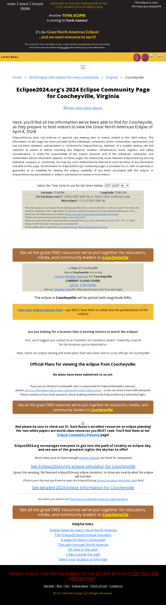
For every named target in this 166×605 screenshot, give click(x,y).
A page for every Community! (83, 540)
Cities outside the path (83, 554)
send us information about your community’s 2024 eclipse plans (62, 390)
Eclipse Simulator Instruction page (117, 480)
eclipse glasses (89, 458)
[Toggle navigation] (83, 67)
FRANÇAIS (23, 3)
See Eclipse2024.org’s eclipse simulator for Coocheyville (83, 466)
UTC (86, 220)
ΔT (78, 217)
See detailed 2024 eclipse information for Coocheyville (83, 487)
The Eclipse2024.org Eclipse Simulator (83, 535)
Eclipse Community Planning (78, 435)
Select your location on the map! (83, 559)
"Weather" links (63, 289)
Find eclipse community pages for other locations (99, 499)
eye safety (64, 47)
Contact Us (116, 586)
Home (25, 8)
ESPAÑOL (11, 3)
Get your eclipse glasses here (41, 310)
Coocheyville (115, 257)
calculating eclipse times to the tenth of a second (83, 227)
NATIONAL (89, 285)
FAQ (67, 586)
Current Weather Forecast (71, 276)
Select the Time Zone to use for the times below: (70, 185)
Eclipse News (80, 586)
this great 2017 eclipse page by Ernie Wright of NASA (92, 214)
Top (157, 596)
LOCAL (74, 285)
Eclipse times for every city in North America (83, 530)
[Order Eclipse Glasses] (145, 57)
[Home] (137, 57)
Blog (59, 586)
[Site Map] (153, 57)
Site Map (49, 586)
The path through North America (83, 544)
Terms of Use (99, 586)
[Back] (161, 57)
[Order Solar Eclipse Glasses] (83, 107)
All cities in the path (83, 549)
